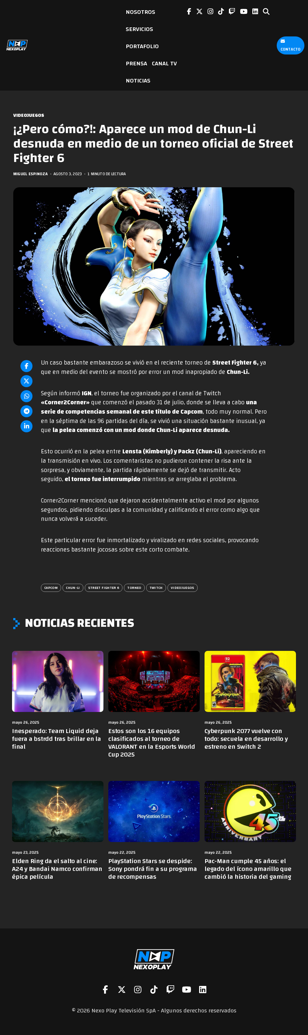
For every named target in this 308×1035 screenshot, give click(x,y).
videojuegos (182, 587)
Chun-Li (73, 587)
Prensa (136, 63)
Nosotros (140, 11)
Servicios (139, 29)
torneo (134, 587)
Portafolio (142, 46)
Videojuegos (28, 115)
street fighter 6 (103, 587)
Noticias (138, 80)
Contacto (290, 49)
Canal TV (164, 63)
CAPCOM (51, 587)
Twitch (156, 587)
